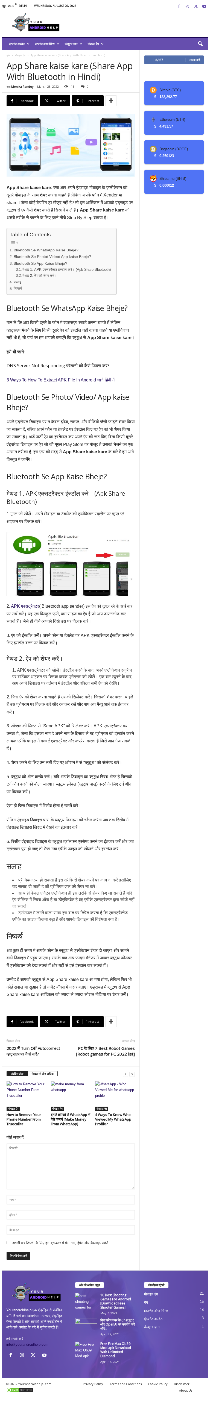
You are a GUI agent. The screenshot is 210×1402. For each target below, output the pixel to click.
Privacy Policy (93, 1384)
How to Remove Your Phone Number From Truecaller (24, 1119)
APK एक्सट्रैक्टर (25, 606)
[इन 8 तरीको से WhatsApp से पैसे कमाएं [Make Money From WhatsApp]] (71, 1096)
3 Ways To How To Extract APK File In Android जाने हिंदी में (61, 380)
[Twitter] (195, 7)
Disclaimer (181, 1384)
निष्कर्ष (18, 288)
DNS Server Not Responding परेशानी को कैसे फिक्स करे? (58, 366)
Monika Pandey (22, 86)
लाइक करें (194, 60)
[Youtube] (204, 7)
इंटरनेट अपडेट (17, 44)
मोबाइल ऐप (93, 44)
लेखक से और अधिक (43, 1074)
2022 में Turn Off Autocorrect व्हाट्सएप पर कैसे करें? (33, 1051)
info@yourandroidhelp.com (27, 1344)
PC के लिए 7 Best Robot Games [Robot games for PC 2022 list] (105, 1051)
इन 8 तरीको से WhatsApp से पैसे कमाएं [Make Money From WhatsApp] (71, 1119)
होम (8, 55)
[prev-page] (125, 1074)
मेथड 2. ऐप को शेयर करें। (39, 276)
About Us (185, 1390)
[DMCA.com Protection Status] (36, 1390)
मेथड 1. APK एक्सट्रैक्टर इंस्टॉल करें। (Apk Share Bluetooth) (66, 270)
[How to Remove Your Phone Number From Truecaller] (26, 1096)
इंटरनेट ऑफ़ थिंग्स (44, 44)
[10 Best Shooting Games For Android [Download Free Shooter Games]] (86, 1301)
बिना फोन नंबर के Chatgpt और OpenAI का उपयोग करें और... (117, 1324)
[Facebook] (179, 7)
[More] (111, 100)
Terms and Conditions (125, 1384)
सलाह (17, 282)
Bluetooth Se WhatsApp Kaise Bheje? (46, 250)
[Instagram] (187, 7)
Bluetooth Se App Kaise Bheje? (40, 263)
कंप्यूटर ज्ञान (71, 44)
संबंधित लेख (17, 1074)
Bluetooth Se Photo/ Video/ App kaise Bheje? (52, 256)
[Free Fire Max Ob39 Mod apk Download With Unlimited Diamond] (86, 1350)
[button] (200, 44)
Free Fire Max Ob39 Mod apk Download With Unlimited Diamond (115, 1349)
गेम (146, 1302)
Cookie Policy (158, 1384)
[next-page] (132, 1074)
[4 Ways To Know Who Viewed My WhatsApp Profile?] (115, 1096)
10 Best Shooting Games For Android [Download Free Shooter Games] (115, 1301)
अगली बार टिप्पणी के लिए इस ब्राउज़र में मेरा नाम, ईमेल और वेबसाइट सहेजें (60, 1243)
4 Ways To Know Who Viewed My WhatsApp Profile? (113, 1119)
